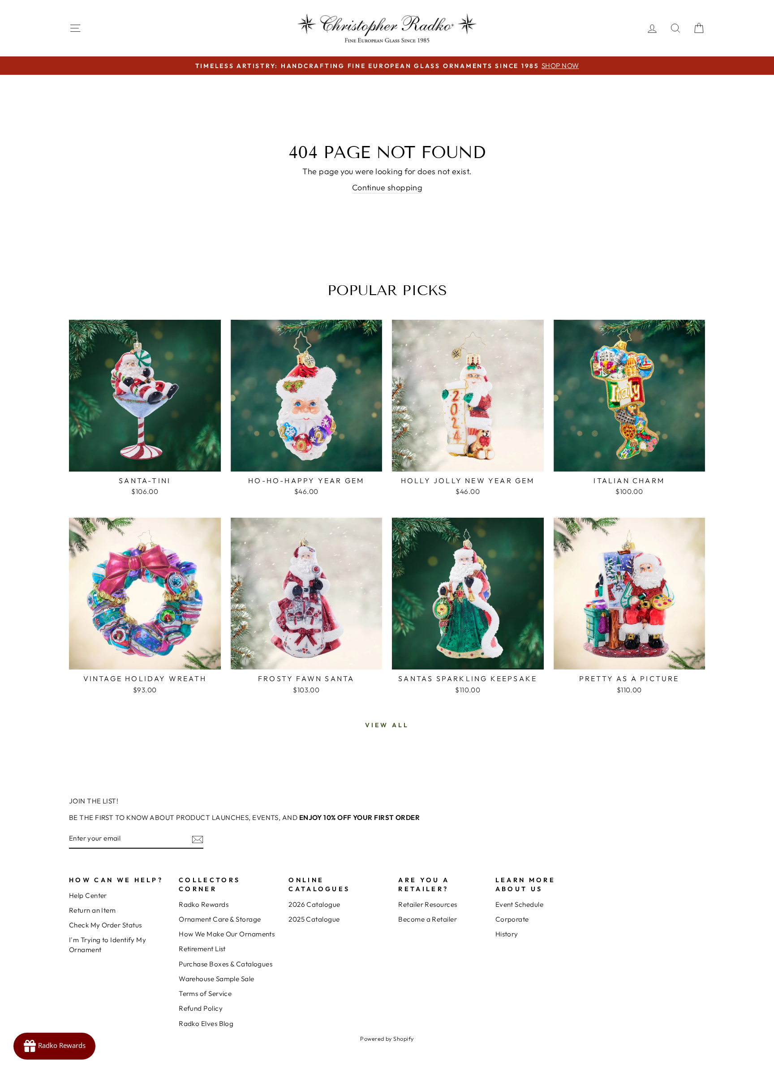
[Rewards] (54, 1046)
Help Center (88, 895)
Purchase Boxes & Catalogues (225, 964)
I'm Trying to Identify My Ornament (107, 944)
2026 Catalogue (314, 904)
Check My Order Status (105, 925)
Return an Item (92, 910)
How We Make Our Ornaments (227, 934)
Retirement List (202, 948)
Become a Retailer (427, 919)
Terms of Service (205, 993)
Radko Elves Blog (206, 1023)
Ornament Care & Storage (220, 919)
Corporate (512, 919)
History (506, 934)
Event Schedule (519, 904)
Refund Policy (201, 1008)
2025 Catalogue (314, 919)
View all (387, 725)
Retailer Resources (427, 904)
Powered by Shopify (386, 1038)
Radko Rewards (203, 904)
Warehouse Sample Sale (216, 978)
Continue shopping (387, 187)
